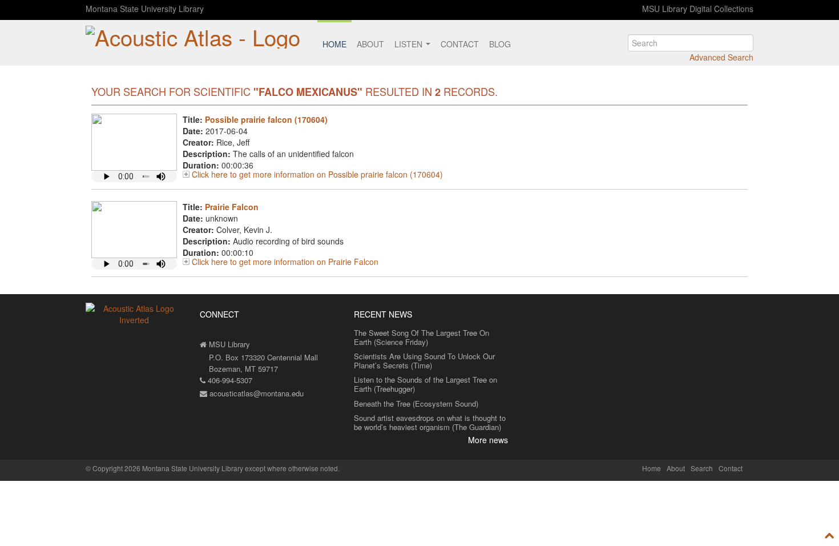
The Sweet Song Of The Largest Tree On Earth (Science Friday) (421, 337)
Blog (500, 44)
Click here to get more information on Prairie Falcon (285, 261)
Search (702, 468)
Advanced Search (721, 57)
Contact (460, 44)
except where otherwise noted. (292, 468)
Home (334, 44)
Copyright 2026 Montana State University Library (167, 468)
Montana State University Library (145, 8)
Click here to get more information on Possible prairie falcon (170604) (317, 174)
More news (488, 439)
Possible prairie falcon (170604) (266, 119)
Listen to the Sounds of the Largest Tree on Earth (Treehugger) (425, 384)
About (370, 44)
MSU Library (228, 344)
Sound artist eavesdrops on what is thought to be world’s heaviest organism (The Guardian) (430, 422)
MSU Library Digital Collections (697, 8)
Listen (409, 44)
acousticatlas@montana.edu (255, 393)
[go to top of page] (829, 535)
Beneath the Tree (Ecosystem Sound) (416, 403)
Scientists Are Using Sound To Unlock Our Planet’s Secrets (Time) (424, 361)
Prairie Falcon (232, 206)
